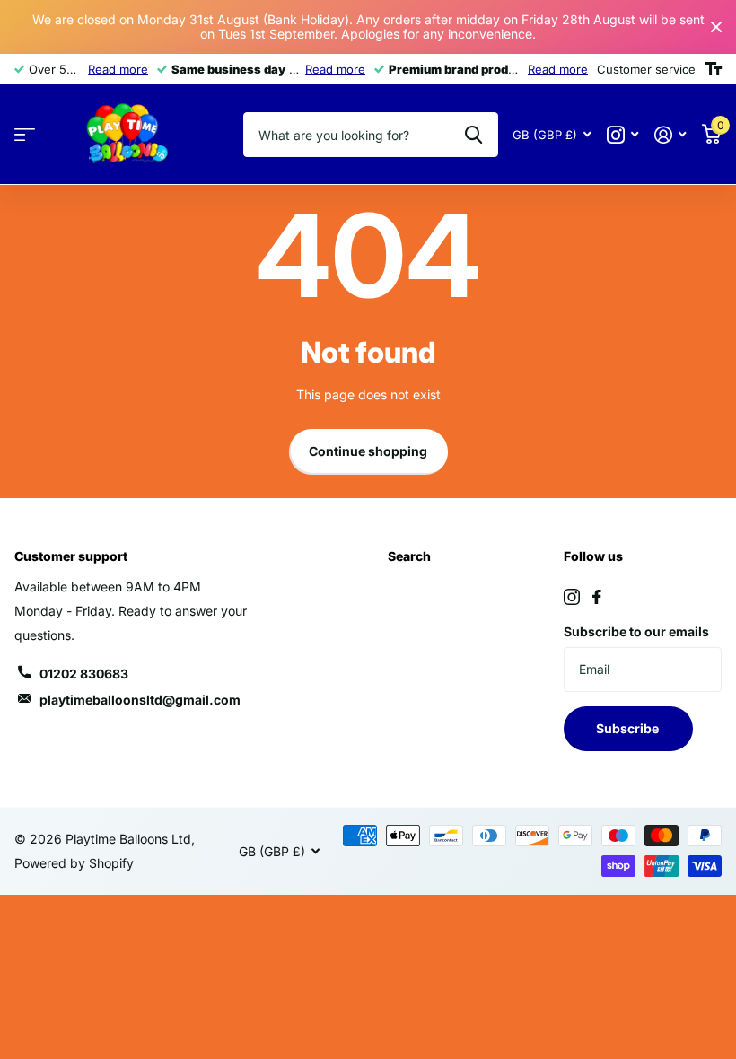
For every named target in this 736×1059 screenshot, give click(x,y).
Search (409, 556)
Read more (118, 69)
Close (716, 27)
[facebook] (596, 597)
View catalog (24, 135)
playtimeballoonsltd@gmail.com (140, 699)
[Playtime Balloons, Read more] (622, 135)
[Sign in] (670, 135)
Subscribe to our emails (636, 631)
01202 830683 (83, 673)
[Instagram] (572, 597)
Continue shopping (368, 451)
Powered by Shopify (74, 863)
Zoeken (473, 134)
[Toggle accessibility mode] (713, 69)
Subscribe (629, 728)
